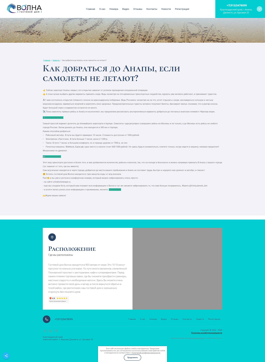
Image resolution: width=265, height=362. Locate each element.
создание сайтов (196, 338)
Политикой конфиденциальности (146, 353)
